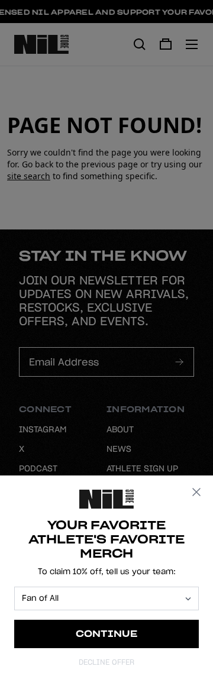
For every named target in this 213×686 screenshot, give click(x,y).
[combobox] (101, 598)
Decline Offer (106, 662)
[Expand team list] (188, 599)
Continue (107, 633)
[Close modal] (196, 492)
